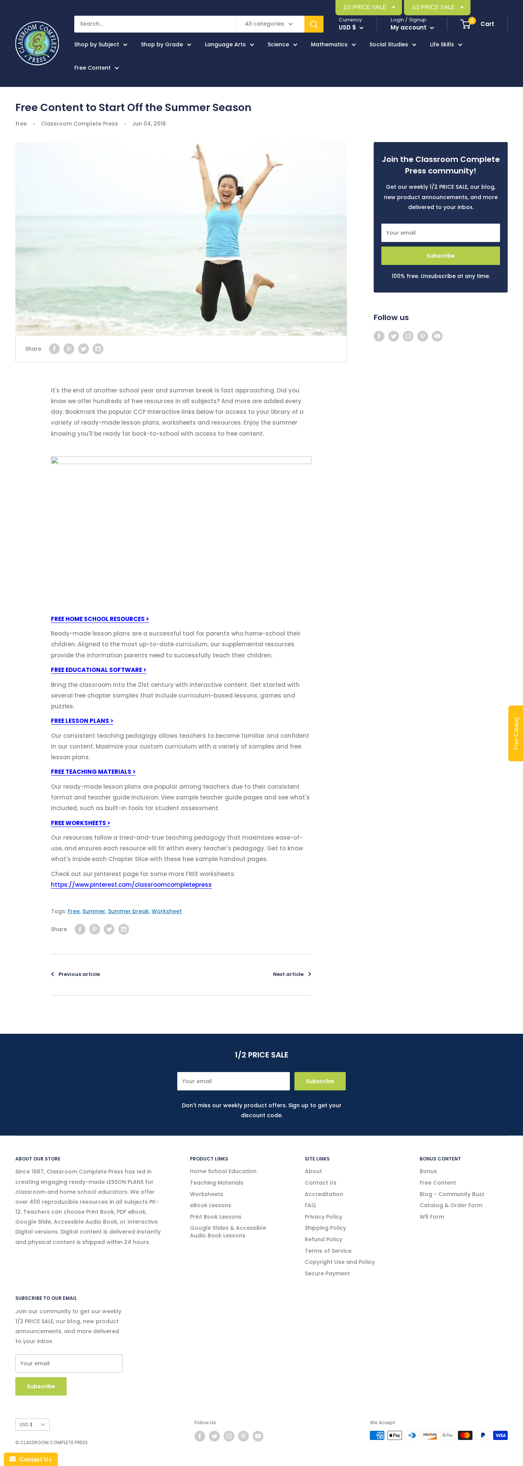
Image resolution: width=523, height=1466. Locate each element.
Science (278, 44)
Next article (288, 974)
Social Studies (388, 44)
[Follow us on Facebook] (379, 336)
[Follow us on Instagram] (408, 336)
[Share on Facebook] (54, 348)
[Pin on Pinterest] (69, 348)
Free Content (92, 68)
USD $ (26, 1425)
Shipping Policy (325, 1228)
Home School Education (223, 1171)
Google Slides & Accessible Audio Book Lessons (228, 1231)
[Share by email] (98, 348)
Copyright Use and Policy (340, 1262)
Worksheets (206, 1194)
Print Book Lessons (216, 1217)
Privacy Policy (323, 1217)
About (313, 1171)
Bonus (428, 1171)
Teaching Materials (217, 1183)
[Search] (314, 24)
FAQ (310, 1205)
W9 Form (432, 1217)
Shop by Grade (162, 44)
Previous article (79, 974)
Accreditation (324, 1194)
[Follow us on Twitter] (393, 336)
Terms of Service (328, 1251)
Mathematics (329, 44)
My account (409, 27)
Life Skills (442, 44)
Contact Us (321, 1183)
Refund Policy (323, 1239)
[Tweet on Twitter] (83, 348)
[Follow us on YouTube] (437, 336)
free (21, 123)
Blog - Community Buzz (452, 1194)
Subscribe (441, 256)
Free (74, 911)
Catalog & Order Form (451, 1205)
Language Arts (225, 44)
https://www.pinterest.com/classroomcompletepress (131, 885)
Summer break (128, 911)
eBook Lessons (210, 1205)
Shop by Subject (96, 44)
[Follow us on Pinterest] (422, 336)
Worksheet (167, 911)
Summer (93, 911)
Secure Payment (327, 1273)
